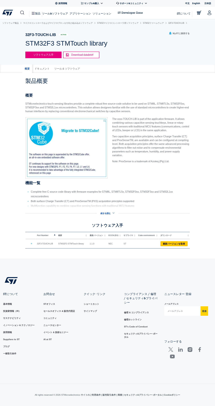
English (196, 3)
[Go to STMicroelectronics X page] (171, 350)
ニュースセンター (52, 325)
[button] (22, 12)
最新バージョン (96, 235)
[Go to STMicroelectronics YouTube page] (172, 357)
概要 (60, 235)
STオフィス (49, 304)
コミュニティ (50, 318)
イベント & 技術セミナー (55, 332)
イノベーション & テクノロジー (19, 325)
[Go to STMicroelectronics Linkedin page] (180, 350)
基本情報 (7, 304)
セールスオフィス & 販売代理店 (59, 311)
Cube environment (146, 235)
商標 (120, 395)
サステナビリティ (12, 318)
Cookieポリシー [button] (171, 395)
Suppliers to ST (11, 339)
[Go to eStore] (199, 12)
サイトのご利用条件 (91, 395)
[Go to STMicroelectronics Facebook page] (199, 350)
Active (63, 35)
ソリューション (102, 13)
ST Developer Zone (130, 12)
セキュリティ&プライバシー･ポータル (143, 395)
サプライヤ (128, 235)
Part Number (42, 235)
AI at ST (47, 339)
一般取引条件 (9, 353)
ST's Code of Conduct (136, 326)
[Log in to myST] (209, 12)
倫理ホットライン (133, 319)
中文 (187, 3)
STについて (184, 13)
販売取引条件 (109, 395)
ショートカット (91, 304)
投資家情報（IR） (12, 311)
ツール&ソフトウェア (55, 13)
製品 (37, 13)
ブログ (6, 346)
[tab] (27, 68)
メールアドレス (171, 304)
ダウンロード (166, 235)
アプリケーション (80, 13)
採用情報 (7, 332)
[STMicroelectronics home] (8, 12)
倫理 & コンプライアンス (136, 312)
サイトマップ (90, 311)
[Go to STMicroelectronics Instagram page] (190, 350)
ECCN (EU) (113, 235)
